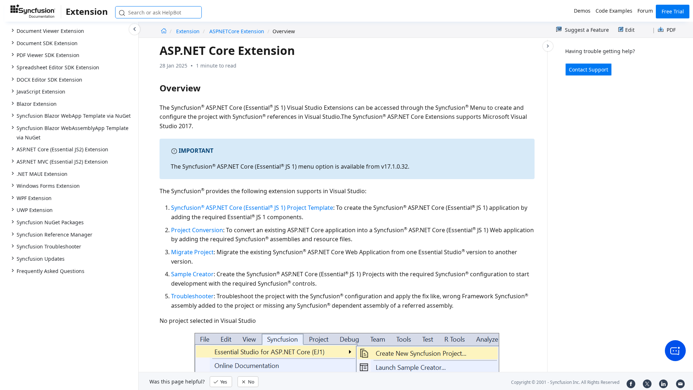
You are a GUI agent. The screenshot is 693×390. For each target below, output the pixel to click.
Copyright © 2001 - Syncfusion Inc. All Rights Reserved (565, 382)
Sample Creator (192, 274)
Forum (645, 10)
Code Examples (614, 10)
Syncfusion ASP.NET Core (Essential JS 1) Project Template (252, 208)
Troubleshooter (192, 296)
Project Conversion (197, 230)
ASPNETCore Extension (237, 31)
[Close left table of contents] (134, 29)
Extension (188, 31)
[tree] (69, 139)
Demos (582, 10)
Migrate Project (192, 252)
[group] (69, 138)
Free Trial (673, 11)
